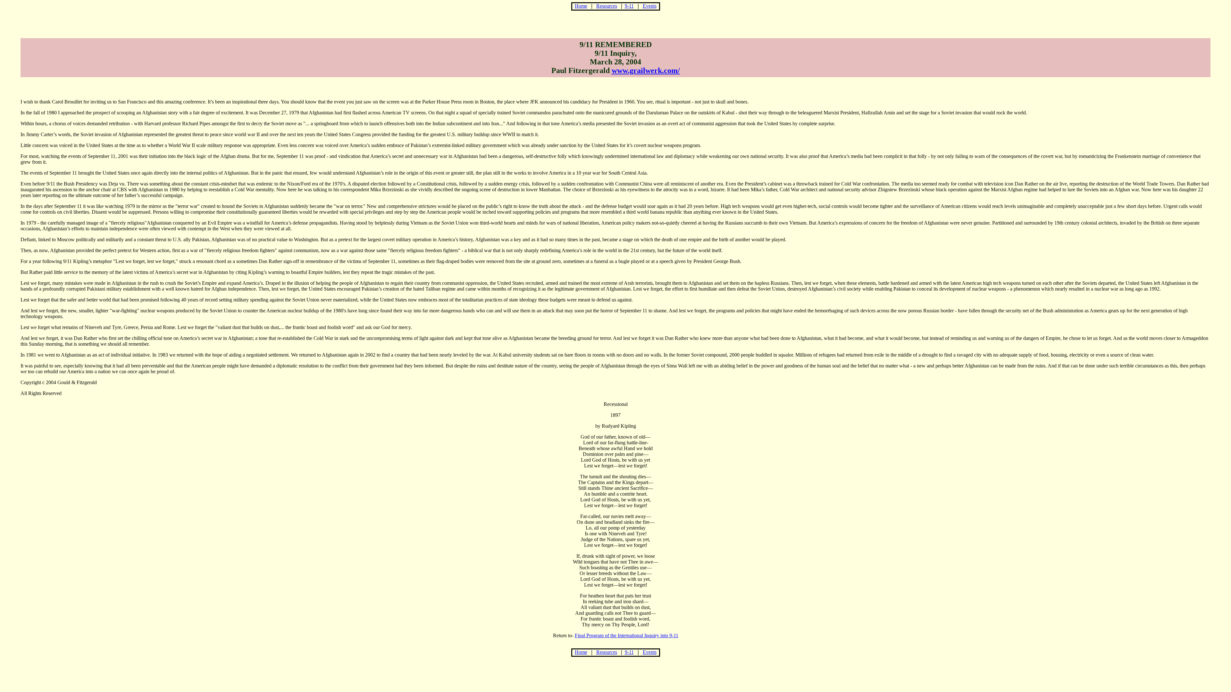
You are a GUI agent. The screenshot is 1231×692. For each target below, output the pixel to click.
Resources (606, 6)
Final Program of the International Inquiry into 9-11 (626, 635)
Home (581, 6)
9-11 (629, 6)
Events (650, 6)
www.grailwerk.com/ (646, 70)
